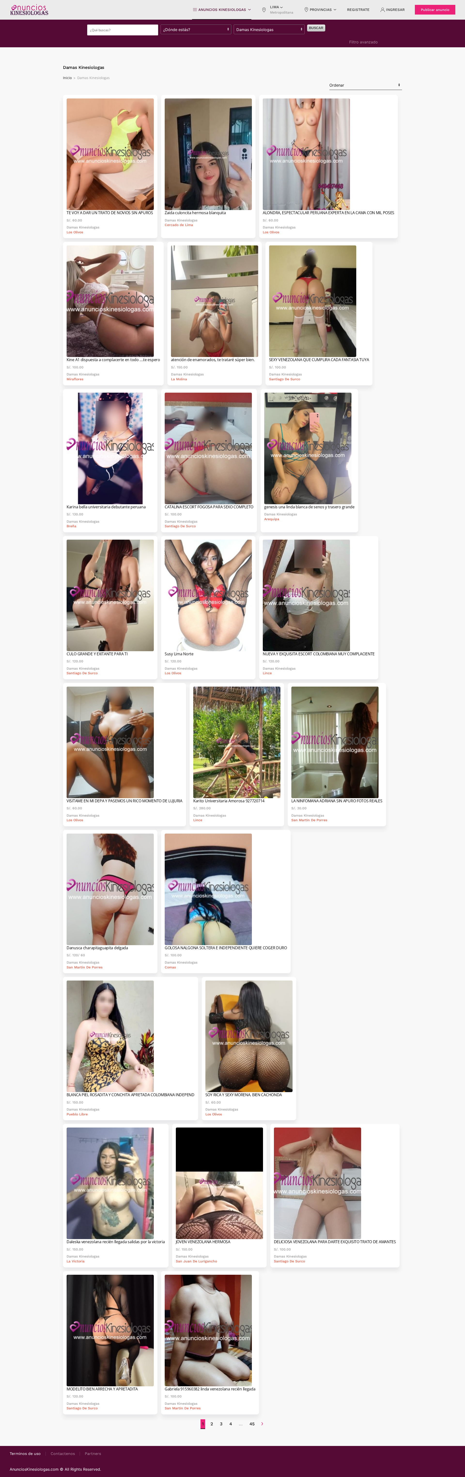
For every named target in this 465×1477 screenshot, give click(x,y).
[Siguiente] (262, 1424)
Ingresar (395, 10)
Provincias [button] (321, 10)
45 (252, 1423)
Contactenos (63, 1453)
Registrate (358, 10)
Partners (93, 1453)
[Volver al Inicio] (29, 9)
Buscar (316, 28)
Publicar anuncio (435, 10)
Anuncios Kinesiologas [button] (222, 10)
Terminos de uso (25, 1453)
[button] (277, 9)
